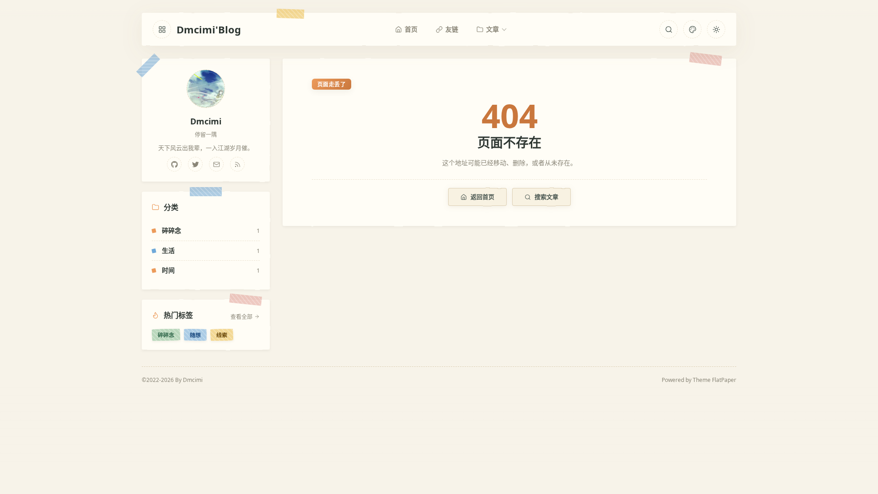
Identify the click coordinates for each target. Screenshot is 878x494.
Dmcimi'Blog (209, 29)
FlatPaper (724, 380)
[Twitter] (195, 164)
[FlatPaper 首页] (162, 29)
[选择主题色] (692, 29)
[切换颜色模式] (716, 29)
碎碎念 (166, 335)
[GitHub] (174, 164)
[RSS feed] (237, 164)
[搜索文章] (668, 29)
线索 (221, 334)
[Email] (216, 164)
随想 (195, 334)
